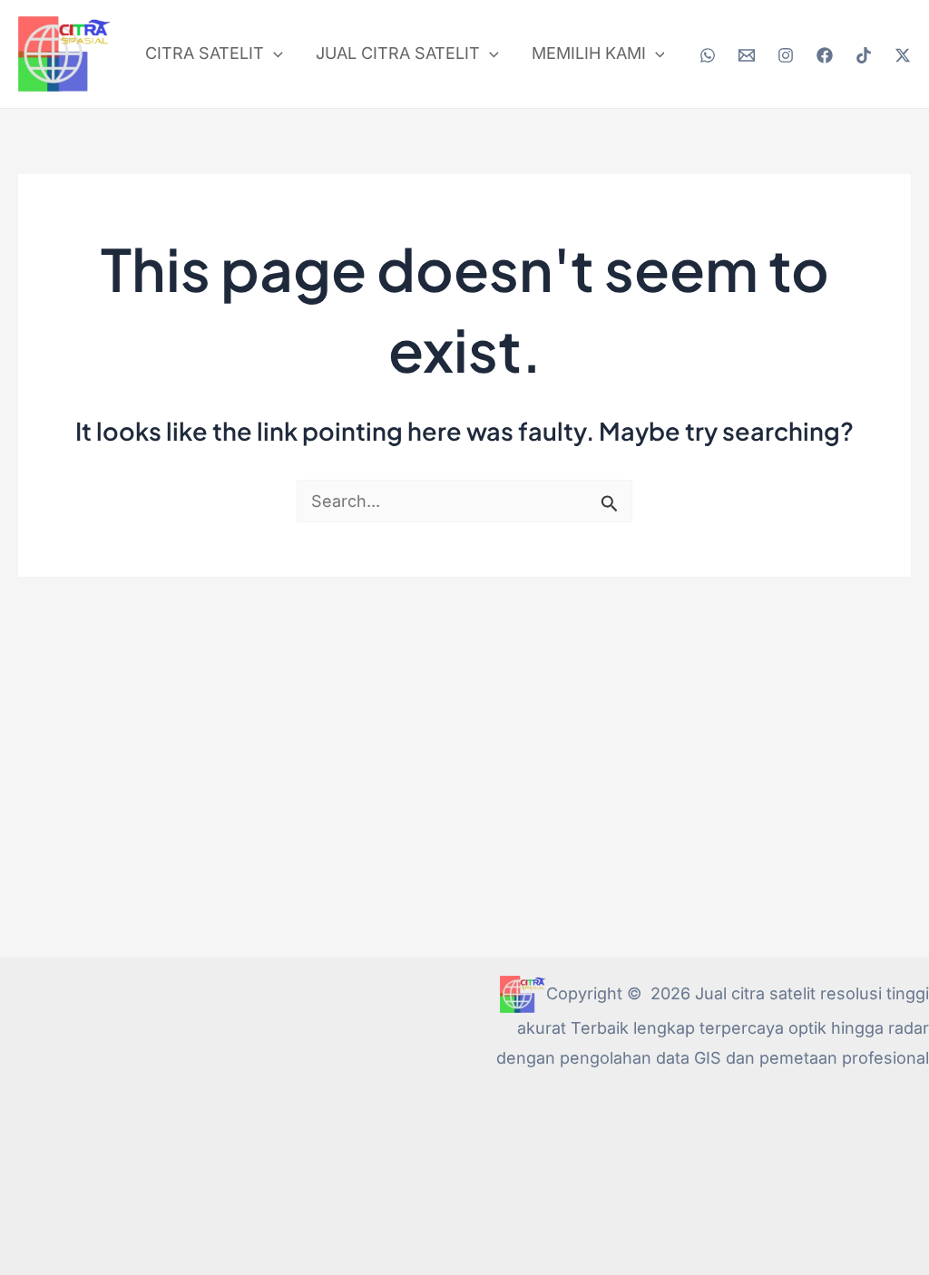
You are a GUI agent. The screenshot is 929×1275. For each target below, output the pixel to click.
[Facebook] (825, 55)
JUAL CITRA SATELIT (398, 53)
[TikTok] (864, 55)
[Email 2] (746, 55)
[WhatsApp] (707, 55)
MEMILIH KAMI (589, 53)
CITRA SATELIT (204, 53)
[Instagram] (785, 55)
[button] (273, 53)
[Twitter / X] (903, 55)
